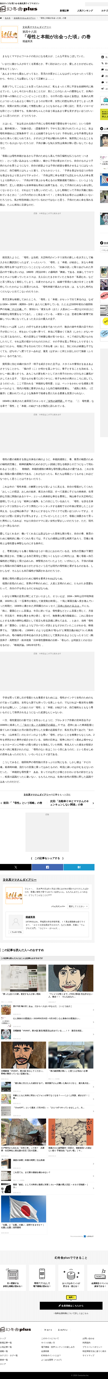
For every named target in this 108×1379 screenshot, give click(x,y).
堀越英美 (30, 917)
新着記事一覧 (6, 1343)
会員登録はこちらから (72, 1305)
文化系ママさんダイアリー (25, 18)
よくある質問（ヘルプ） (52, 1360)
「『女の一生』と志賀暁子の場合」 (38, 725)
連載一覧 (4, 1351)
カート (49, 1330)
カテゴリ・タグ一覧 (9, 1355)
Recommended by (76, 1236)
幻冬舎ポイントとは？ (51, 1355)
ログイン (64, 1330)
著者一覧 (4, 1360)
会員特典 (45, 1351)
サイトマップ (88, 1355)
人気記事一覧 (6, 1347)
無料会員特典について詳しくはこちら (71, 1313)
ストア (3, 1364)
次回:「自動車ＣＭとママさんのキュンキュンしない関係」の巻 (69, 803)
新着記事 (64, 11)
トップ (3, 1338)
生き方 (7, 18)
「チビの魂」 (17, 309)
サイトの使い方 (48, 1343)
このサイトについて (50, 1338)
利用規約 (86, 1343)
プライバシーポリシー (92, 1347)
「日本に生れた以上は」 (68, 605)
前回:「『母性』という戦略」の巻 (22, 802)
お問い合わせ (88, 1338)
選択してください (77, 906)
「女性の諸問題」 (55, 401)
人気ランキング (85, 11)
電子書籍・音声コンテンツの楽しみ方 (58, 1347)
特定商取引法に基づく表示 (94, 1351)
